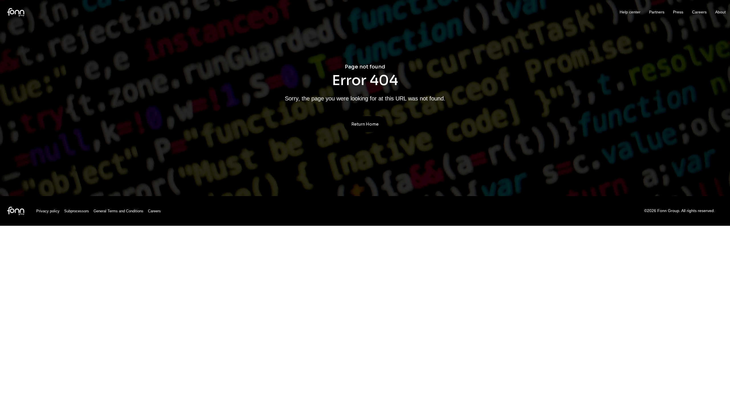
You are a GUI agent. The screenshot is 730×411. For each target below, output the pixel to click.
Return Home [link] (365, 124)
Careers (699, 12)
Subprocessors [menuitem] (76, 211)
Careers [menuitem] (154, 211)
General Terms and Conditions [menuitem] (118, 211)
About (720, 12)
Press (678, 12)
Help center (630, 12)
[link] (15, 11)
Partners (656, 12)
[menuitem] (15, 210)
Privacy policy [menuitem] (48, 211)
